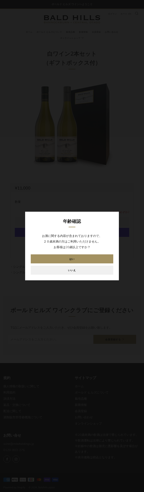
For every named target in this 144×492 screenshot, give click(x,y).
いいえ (72, 270)
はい (72, 258)
